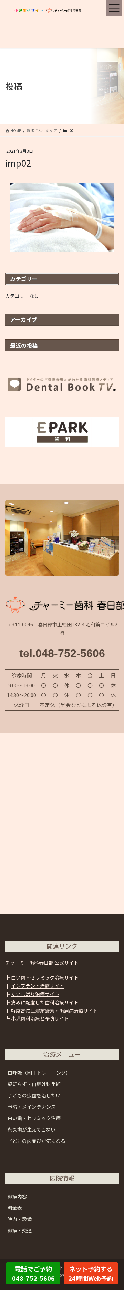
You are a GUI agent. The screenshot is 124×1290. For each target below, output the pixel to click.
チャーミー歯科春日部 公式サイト (42, 962)
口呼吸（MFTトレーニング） (39, 1072)
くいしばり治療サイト (35, 994)
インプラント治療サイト (37, 985)
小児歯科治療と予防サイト (40, 1018)
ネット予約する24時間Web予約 (90, 1273)
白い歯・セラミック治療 (34, 1118)
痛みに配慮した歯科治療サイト (45, 1002)
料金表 (15, 1207)
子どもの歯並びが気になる (36, 1140)
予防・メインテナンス (32, 1106)
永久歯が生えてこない (31, 1129)
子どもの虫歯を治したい (34, 1095)
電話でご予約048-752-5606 (33, 1273)
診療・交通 (20, 1230)
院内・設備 (20, 1219)
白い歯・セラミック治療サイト (45, 977)
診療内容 (17, 1196)
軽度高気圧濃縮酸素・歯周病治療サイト (54, 1010)
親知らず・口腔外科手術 (34, 1084)
